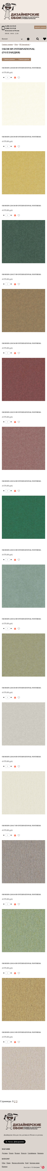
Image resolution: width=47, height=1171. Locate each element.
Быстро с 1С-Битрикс (32, 1167)
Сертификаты (32, 1153)
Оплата (11, 1153)
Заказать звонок (40, 27)
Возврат (17, 1153)
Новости (23, 1153)
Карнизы (4, 1166)
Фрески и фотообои (18, 1163)
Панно (9, 1163)
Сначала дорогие (24, 59)
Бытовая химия (34, 1163)
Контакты (40, 1153)
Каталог (5, 39)
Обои (3, 1163)
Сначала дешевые (9, 59)
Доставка (5, 1153)
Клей (26, 1163)
